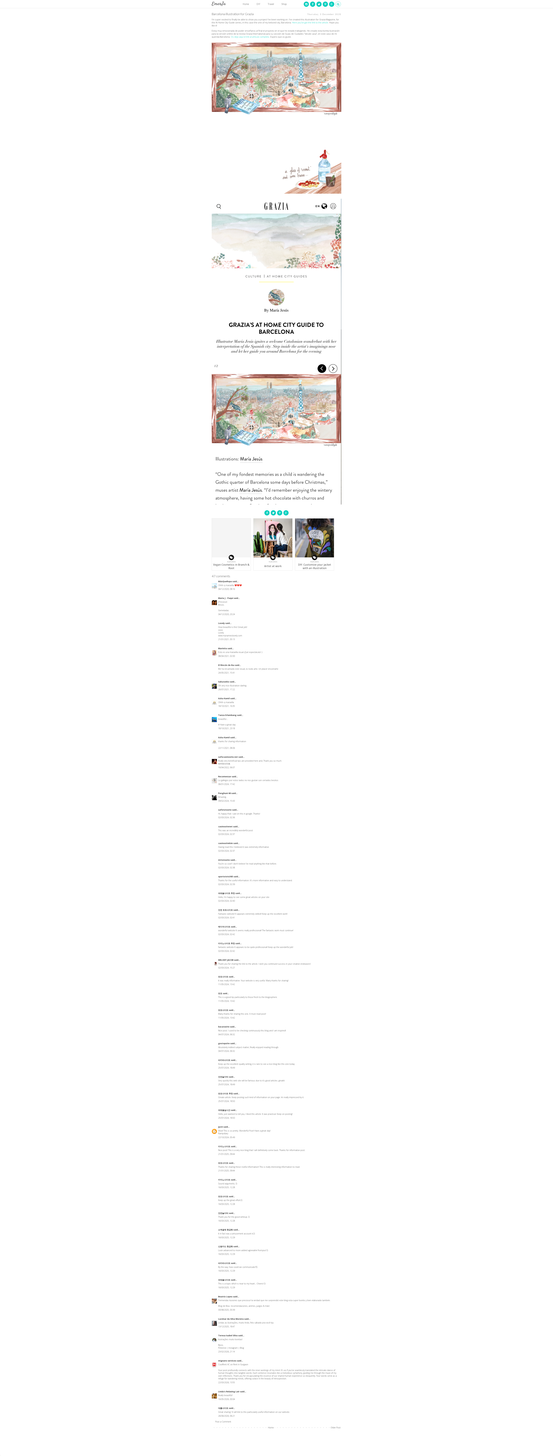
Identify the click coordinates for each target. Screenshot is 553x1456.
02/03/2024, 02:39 (226, 884)
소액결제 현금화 (225, 1229)
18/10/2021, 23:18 (226, 728)
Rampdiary (223, 1133)
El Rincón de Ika (226, 665)
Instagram (233, 1347)
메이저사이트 (224, 926)
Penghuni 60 (224, 793)
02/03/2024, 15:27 (226, 967)
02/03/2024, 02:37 (226, 834)
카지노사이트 (224, 1146)
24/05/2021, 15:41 (226, 672)
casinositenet (225, 826)
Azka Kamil (224, 698)
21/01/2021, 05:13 (226, 639)
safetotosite (225, 809)
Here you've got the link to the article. (310, 22)
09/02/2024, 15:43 (226, 800)
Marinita (223, 648)
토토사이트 (223, 976)
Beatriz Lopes (225, 1296)
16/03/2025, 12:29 (226, 1237)
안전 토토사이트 (225, 910)
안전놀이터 (223, 1076)
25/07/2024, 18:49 (226, 1067)
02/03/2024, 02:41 (226, 917)
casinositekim (225, 843)
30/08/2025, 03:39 (226, 1309)
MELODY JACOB (226, 960)
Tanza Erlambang (227, 715)
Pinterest (222, 1347)
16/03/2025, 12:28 (226, 1187)
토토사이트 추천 (225, 1093)
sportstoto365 (226, 876)
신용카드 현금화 (225, 1246)
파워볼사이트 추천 (226, 893)
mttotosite (224, 860)
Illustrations (231, 562)
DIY (258, 4)
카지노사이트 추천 (226, 943)
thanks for (223, 741)
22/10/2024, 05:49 (226, 1137)
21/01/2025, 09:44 (226, 1154)
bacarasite (224, 1026)
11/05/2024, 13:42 (226, 984)
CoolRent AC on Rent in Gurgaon (233, 1364)
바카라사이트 (224, 763)
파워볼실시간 (224, 1110)
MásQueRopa (225, 581)
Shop (284, 4)
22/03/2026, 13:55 (226, 1382)
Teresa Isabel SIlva (228, 1335)
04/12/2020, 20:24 (226, 614)
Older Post (336, 1427)
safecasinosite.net (228, 757)
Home (246, 4)
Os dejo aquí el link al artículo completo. (250, 36)
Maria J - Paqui (226, 598)
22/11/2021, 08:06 (226, 748)
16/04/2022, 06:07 (226, 767)
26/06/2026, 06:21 (226, 1415)
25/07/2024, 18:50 (226, 1101)
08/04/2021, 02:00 (226, 656)
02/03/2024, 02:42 (226, 934)
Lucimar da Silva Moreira (231, 1319)
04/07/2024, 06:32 (226, 1034)
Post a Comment (223, 1421)
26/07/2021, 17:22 (226, 689)
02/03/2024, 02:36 (226, 817)
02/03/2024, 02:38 (226, 867)
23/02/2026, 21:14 (226, 1351)
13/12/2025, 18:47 (226, 1326)
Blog (242, 1347)
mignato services (227, 1360)
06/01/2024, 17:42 (226, 784)
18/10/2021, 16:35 (226, 706)
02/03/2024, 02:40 (226, 900)
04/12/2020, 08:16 (226, 589)
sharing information (237, 741)
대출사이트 (223, 1408)
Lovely (221, 623)
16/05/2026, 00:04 (226, 1399)
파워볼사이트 (224, 1279)
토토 (220, 993)
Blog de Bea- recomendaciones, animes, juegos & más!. (244, 1306)
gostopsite (224, 1043)
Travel (271, 4)
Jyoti (221, 1126)
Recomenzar (225, 776)
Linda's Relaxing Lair (229, 1391)
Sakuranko (224, 681)
